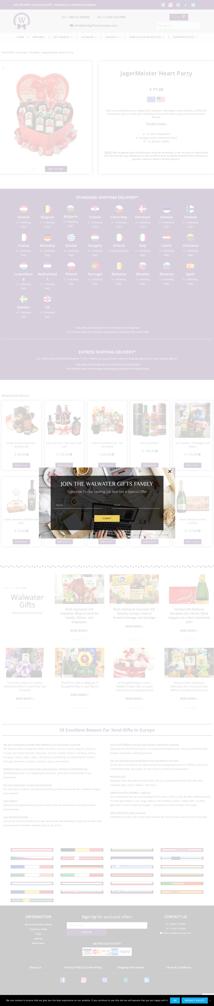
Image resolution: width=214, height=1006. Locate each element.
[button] (170, 471)
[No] (209, 1000)
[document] (107, 503)
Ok (175, 1000)
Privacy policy (194, 1000)
